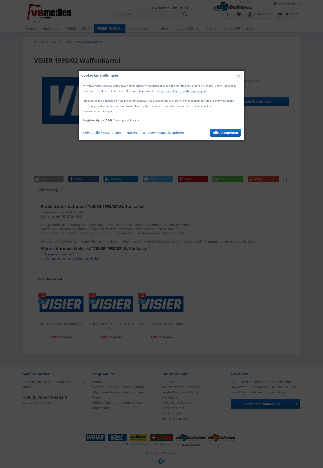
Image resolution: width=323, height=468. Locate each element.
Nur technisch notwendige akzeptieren (155, 132)
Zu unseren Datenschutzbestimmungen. (181, 91)
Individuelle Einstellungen (101, 132)
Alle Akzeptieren (225, 132)
